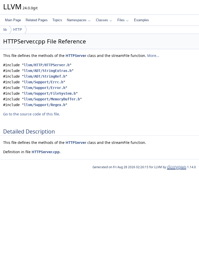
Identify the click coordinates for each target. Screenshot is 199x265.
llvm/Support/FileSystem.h (50, 93)
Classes (102, 20)
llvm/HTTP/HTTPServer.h (46, 65)
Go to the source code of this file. (31, 114)
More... (153, 55)
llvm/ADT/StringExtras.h (48, 71)
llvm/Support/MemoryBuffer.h (52, 99)
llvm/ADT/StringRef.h (44, 76)
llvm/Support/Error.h (44, 88)
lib (5, 30)
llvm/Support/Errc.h (43, 82)
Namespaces (77, 20)
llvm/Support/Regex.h (44, 105)
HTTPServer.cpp (46, 151)
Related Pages (37, 20)
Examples (141, 20)
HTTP (17, 30)
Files (121, 20)
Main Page (13, 20)
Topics (57, 20)
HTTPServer (76, 55)
